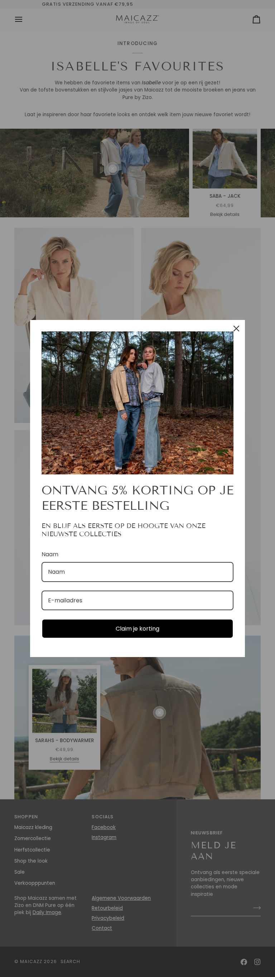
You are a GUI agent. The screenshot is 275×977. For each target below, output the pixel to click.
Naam (50, 554)
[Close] (236, 328)
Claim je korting (137, 629)
